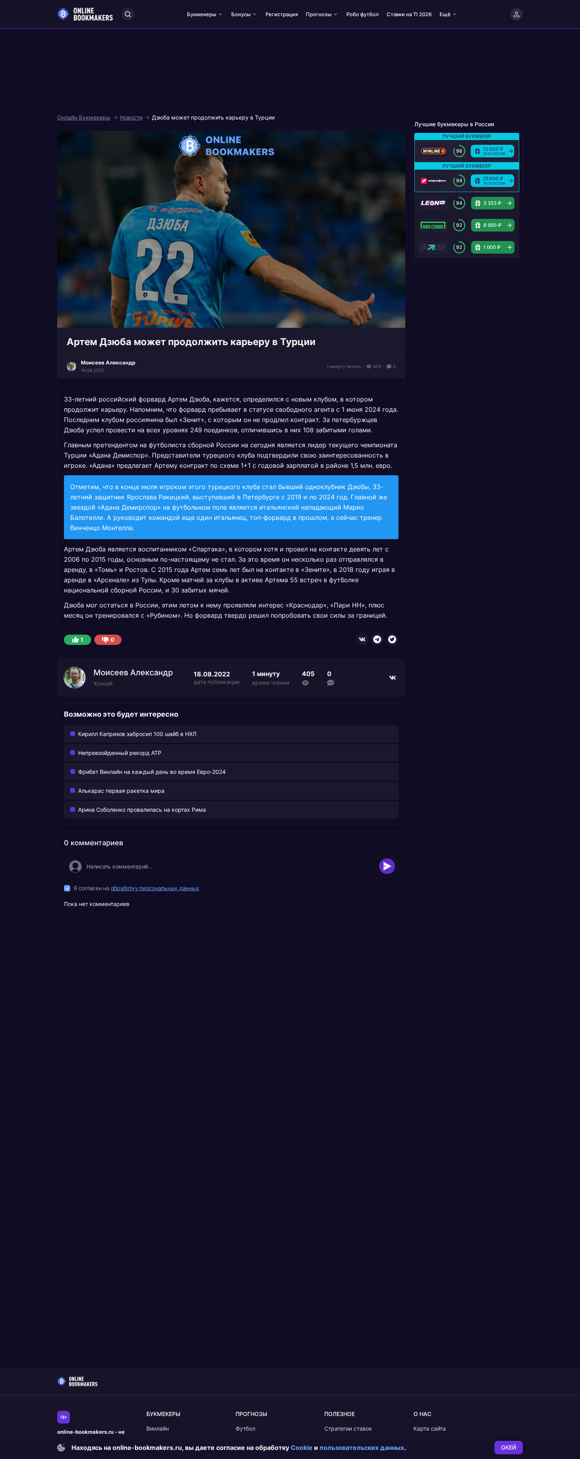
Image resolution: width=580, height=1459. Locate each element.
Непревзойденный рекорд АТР (119, 752)
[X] (392, 639)
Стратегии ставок (348, 1428)
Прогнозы (318, 14)
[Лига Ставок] (433, 225)
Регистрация (282, 14)
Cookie (301, 1448)
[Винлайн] (433, 151)
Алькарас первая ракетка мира (121, 790)
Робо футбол (362, 14)
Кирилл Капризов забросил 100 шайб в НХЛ (137, 733)
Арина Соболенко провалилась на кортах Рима (142, 809)
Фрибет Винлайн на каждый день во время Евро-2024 (152, 771)
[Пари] (433, 247)
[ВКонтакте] (362, 639)
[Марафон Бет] (433, 180)
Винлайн (157, 1428)
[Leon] (433, 203)
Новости (131, 117)
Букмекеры (201, 14)
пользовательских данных (362, 1448)
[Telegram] (377, 639)
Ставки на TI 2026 (409, 14)
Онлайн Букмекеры (83, 117)
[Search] (128, 14)
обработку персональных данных (155, 888)
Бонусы (241, 14)
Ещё (445, 14)
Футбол (245, 1428)
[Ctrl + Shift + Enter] (387, 866)
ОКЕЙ (508, 1447)
